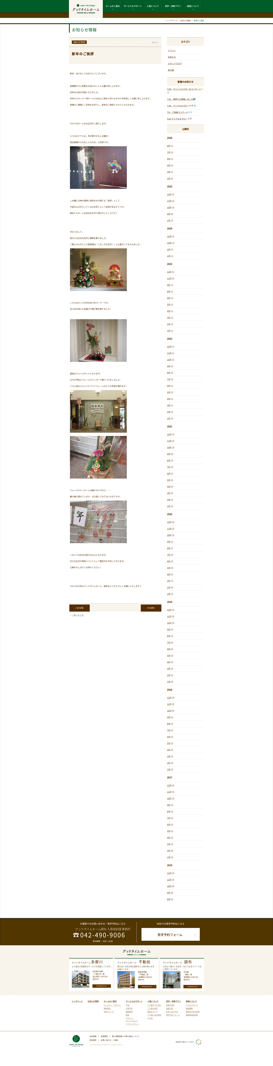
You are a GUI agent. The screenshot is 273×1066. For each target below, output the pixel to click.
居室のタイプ (152, 1011)
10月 (169, 207)
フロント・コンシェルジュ (132, 1019)
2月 (168, 249)
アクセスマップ (101, 986)
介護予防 (129, 1008)
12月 (169, 194)
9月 (168, 213)
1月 (168, 178)
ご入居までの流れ (154, 1005)
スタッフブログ (175, 63)
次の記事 (150, 608)
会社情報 (93, 1036)
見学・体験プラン (173, 6)
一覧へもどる (78, 615)
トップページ (172, 20)
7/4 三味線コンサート (177, 112)
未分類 (171, 70)
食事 (127, 1015)
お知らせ (172, 57)
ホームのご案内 (113, 6)
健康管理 (129, 1011)
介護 (127, 1005)
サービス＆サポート (133, 6)
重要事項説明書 (192, 1015)
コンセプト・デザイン (112, 1005)
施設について (193, 6)
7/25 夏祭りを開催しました (180, 99)
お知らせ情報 (185, 20)
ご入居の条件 (152, 1008)
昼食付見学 (170, 1005)
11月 (169, 200)
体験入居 (169, 1008)
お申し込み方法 (172, 1011)
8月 (168, 145)
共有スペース (109, 1011)
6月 (168, 158)
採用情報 (104, 1036)
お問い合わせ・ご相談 (109, 1040)
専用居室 (107, 1008)
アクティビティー (132, 1024)
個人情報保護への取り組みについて (125, 1036)
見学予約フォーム (169, 934)
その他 (150, 1018)
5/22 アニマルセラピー (177, 118)
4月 (168, 165)
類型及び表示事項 (192, 1011)
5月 (168, 304)
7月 (168, 152)
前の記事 (79, 608)
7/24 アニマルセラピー (178, 105)
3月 (168, 171)
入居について (153, 6)
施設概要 (189, 1008)
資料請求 (93, 1040)
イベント (172, 50)
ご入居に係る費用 (154, 1015)
